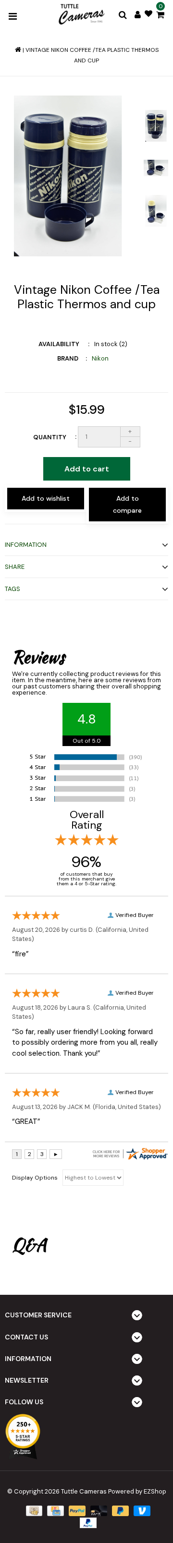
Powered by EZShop (137, 1491)
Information (26, 545)
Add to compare (127, 504)
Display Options (35, 1177)
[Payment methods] (33, 1511)
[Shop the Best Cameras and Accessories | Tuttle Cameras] (81, 15)
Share (15, 567)
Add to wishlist (46, 498)
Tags (12, 589)
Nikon (100, 358)
